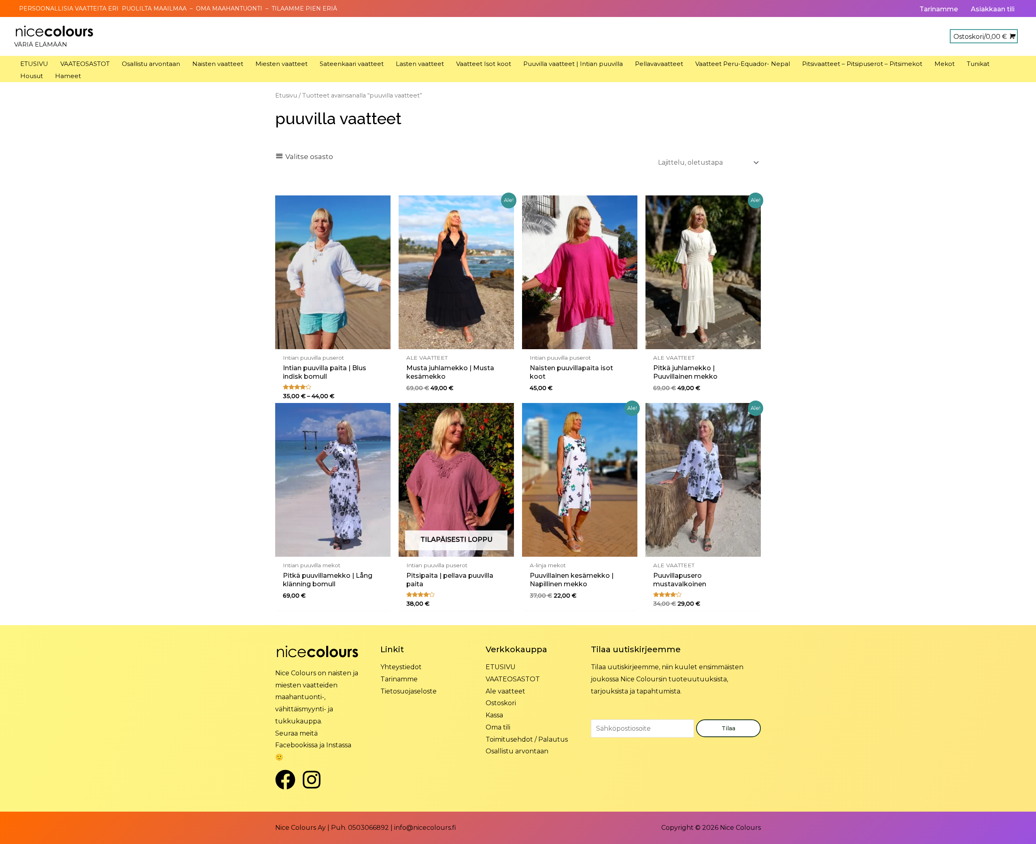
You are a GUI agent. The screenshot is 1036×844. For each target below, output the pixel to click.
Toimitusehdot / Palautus (527, 739)
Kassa (494, 715)
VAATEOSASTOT (513, 679)
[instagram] (314, 780)
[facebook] (288, 780)
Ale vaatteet (505, 691)
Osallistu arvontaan (517, 751)
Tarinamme (399, 679)
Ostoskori (501, 703)
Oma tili (498, 727)
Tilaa (728, 728)
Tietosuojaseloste (408, 691)
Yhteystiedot (401, 667)
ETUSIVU (501, 667)
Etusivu (286, 95)
